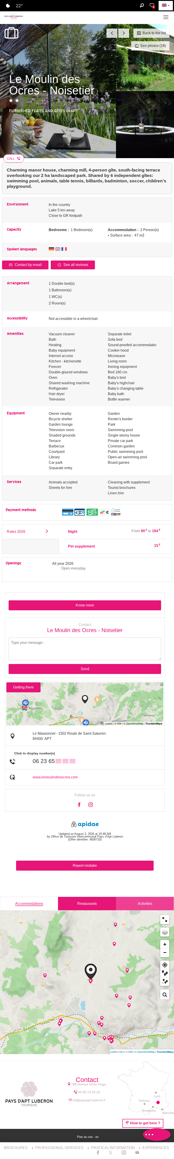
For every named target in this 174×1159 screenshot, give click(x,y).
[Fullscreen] (165, 919)
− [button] (164, 952)
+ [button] (164, 944)
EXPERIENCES (156, 1148)
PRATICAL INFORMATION (113, 1148)
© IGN (129, 1051)
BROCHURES (16, 1148)
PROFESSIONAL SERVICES (59, 1148)
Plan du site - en (88, 1137)
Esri (121, 1051)
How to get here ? (144, 1123)
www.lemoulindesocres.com (55, 777)
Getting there (23, 687)
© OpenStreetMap (145, 1051)
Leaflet (113, 1051)
